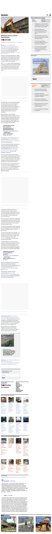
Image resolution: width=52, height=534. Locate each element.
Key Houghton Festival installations (41, 519)
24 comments (19, 42)
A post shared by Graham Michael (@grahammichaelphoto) (14, 205)
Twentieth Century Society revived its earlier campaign (9, 140)
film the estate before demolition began (8, 273)
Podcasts (18, 391)
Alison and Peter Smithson (7, 362)
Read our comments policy (20, 477)
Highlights (10, 364)
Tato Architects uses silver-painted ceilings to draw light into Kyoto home (41, 36)
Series (18, 383)
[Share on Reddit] (7, 40)
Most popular (34, 20)
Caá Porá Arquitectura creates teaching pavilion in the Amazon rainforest (41, 42)
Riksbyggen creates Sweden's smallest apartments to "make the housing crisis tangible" (42, 24)
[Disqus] (15, 496)
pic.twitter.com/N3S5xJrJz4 (10, 131)
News (15, 364)
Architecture (4, 364)
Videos (18, 389)
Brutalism (16, 359)
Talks (17, 387)
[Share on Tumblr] (10, 40)
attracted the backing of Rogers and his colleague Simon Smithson (9, 150)
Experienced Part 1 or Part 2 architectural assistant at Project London (41, 104)
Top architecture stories (38, 18)
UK (7, 359)
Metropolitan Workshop (12, 268)
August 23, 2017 (7, 135)
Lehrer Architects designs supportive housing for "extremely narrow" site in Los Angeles (41, 47)
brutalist (5, 63)
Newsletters (19, 390)
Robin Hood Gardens (6, 361)
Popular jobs (34, 86)
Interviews (19, 385)
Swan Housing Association (9, 165)
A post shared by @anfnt (7, 97)
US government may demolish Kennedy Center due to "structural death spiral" (41, 30)
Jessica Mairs (4, 42)
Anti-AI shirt (22, 517)
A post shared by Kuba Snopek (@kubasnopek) (12, 311)
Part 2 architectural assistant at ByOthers (41, 109)
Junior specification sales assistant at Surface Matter (41, 89)
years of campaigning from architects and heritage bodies (9, 45)
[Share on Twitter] (3, 40)
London (16, 362)
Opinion (18, 386)
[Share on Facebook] (2, 40)
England (11, 359)
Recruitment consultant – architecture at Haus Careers (41, 99)
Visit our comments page (7, 477)
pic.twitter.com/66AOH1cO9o (11, 255)
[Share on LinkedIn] (8, 40)
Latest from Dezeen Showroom (10, 436)
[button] (47, 15)
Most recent (44, 20)
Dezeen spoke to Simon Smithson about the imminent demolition (10, 317)
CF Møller (5, 269)
